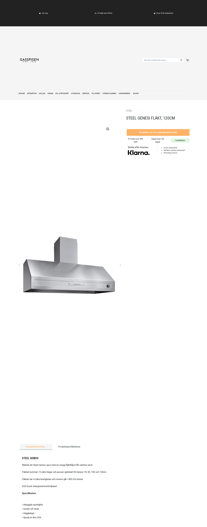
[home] (29, 60)
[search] (181, 60)
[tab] (36, 447)
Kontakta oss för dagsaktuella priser (158, 132)
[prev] (19, 265)
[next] (120, 265)
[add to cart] (187, 60)
